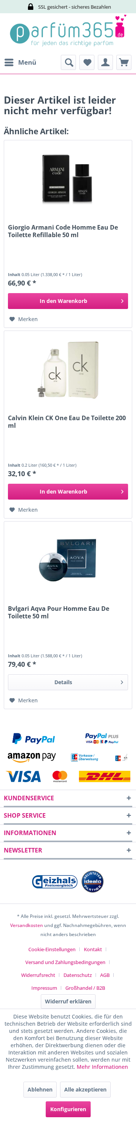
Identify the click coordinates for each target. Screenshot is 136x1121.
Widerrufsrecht (38, 975)
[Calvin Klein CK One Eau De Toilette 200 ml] (68, 369)
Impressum (44, 987)
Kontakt (93, 949)
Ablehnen (40, 1089)
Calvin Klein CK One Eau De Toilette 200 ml (67, 421)
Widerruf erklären (68, 1001)
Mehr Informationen (102, 1066)
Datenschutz (77, 975)
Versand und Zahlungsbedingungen (65, 962)
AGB (105, 975)
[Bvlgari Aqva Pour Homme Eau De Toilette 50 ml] (68, 559)
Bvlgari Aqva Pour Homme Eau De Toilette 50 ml (58, 612)
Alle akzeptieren (85, 1089)
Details (63, 682)
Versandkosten (26, 925)
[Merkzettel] (86, 62)
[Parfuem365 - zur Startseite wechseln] (68, 34)
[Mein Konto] (105, 62)
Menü (27, 62)
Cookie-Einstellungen (52, 949)
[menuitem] (20, 62)
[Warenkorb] (123, 62)
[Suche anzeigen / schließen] (68, 62)
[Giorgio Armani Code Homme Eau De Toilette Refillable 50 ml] (68, 178)
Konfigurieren (68, 1109)
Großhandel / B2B (85, 987)
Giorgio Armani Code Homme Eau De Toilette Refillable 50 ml (63, 231)
